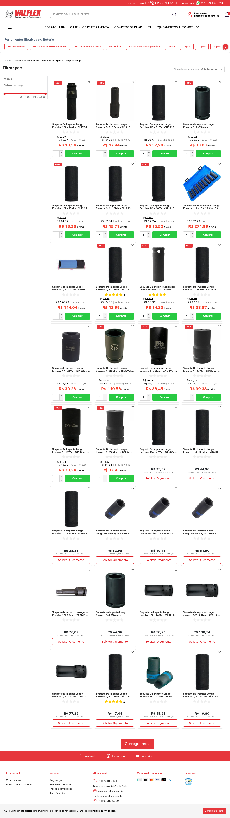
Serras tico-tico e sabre (88, 46)
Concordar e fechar (214, 810)
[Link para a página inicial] (8, 60)
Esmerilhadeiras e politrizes (144, 46)
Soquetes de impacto (52, 60)
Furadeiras (115, 46)
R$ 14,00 (24, 97)
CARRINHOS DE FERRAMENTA (89, 27)
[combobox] (114, 14)
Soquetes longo (73, 60)
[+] (61, 152)
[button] (25, 79)
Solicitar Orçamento (158, 478)
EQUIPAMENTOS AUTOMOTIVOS (177, 27)
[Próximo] (225, 47)
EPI (149, 27)
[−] (61, 155)
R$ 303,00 (38, 97)
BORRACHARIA (55, 27)
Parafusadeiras (16, 46)
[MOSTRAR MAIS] (137, 744)
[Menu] (9, 27)
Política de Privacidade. (104, 811)
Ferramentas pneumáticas (26, 60)
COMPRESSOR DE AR (128, 27)
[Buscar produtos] (174, 14)
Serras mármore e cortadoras (50, 46)
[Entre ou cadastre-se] (201, 14)
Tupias (171, 46)
